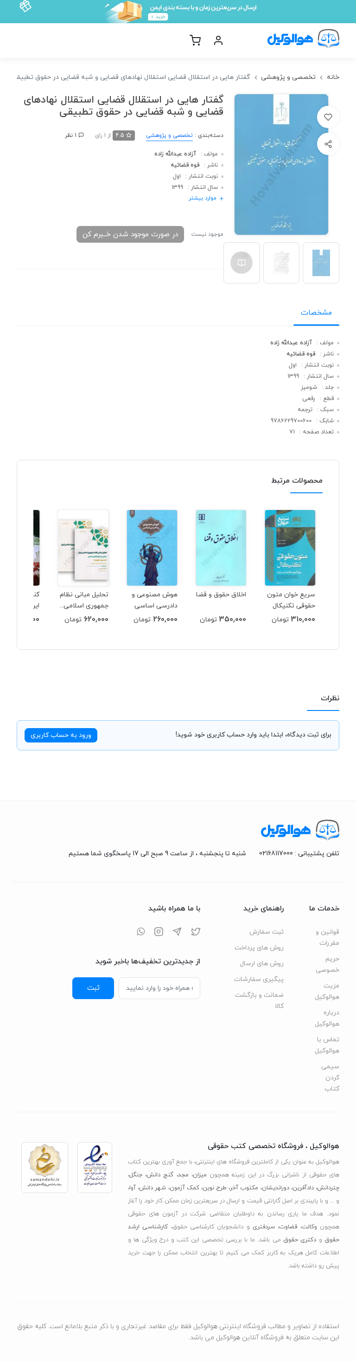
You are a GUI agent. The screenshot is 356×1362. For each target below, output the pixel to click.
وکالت (309, 1227)
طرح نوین (215, 1188)
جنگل (135, 1175)
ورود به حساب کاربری (61, 735)
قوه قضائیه (185, 165)
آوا (132, 1188)
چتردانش (328, 1188)
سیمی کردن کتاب (330, 1077)
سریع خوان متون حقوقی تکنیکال (291, 600)
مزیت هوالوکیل (327, 991)
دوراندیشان (275, 1188)
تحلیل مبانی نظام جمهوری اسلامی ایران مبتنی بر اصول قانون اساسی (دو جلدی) (83, 600)
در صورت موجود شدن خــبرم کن (130, 234)
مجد (183, 1175)
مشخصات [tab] (316, 313)
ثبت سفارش (266, 932)
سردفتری (264, 1227)
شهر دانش (152, 1188)
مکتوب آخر (244, 1188)
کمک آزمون (184, 1188)
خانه (333, 77)
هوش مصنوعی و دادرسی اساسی (155, 600)
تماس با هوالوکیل (327, 1045)
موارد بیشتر (202, 198)
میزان (200, 1175)
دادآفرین (303, 1188)
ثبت (93, 988)
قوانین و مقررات (327, 938)
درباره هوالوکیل (327, 1018)
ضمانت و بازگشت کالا (259, 1001)
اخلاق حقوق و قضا (221, 594)
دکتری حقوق (299, 1240)
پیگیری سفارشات (259, 979)
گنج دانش (159, 1175)
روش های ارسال (262, 963)
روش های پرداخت (259, 947)
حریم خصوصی (327, 965)
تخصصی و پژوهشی (288, 77)
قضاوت (288, 1227)
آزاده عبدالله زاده (175, 154)
